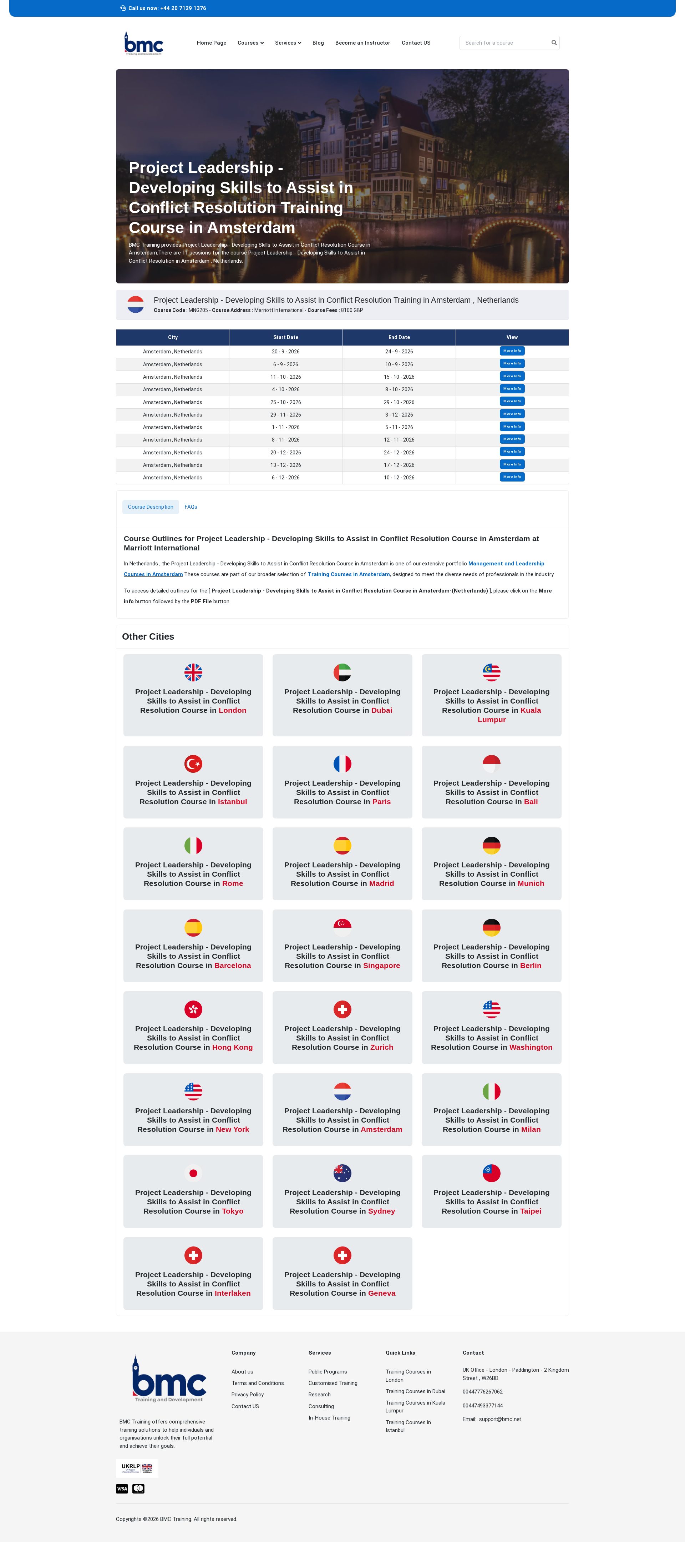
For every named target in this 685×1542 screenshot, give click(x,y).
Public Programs (328, 1372)
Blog (318, 43)
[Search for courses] (554, 43)
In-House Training (329, 1418)
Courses (248, 43)
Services (285, 43)
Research (320, 1394)
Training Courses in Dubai (415, 1391)
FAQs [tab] (191, 507)
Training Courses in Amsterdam (349, 574)
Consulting (321, 1406)
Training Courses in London (408, 1376)
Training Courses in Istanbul (408, 1426)
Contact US (416, 43)
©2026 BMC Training (167, 1519)
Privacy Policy (248, 1394)
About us (242, 1372)
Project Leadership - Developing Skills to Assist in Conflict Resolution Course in (193, 700)
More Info (512, 351)
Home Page (211, 43)
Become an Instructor (362, 43)
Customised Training (333, 1383)
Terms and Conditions (258, 1383)
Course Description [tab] (150, 507)
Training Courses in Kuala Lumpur (415, 1407)
